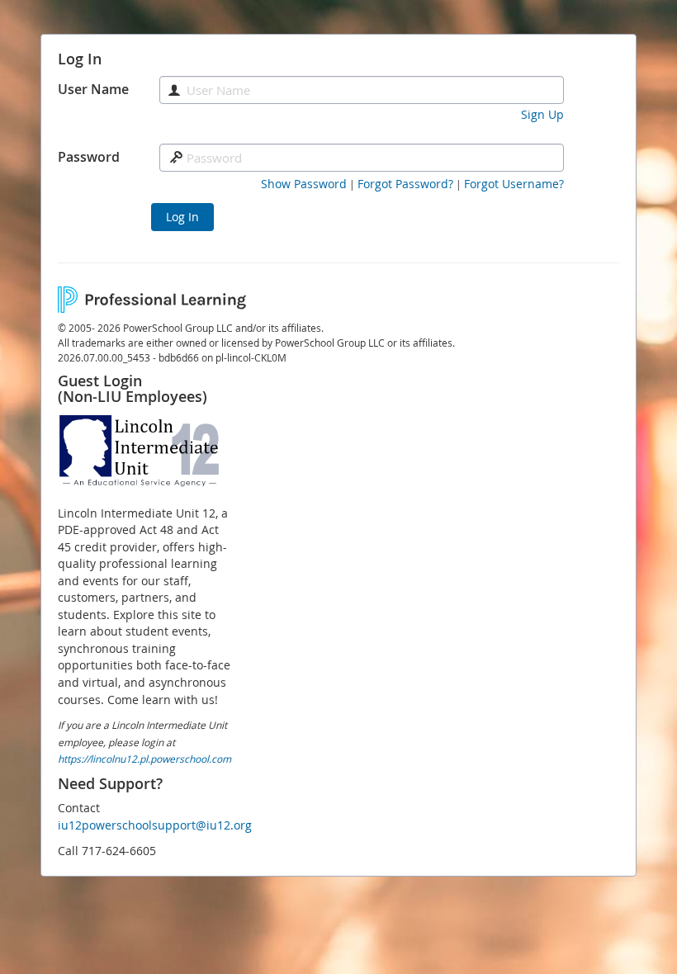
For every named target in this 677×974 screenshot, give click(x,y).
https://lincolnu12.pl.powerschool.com (144, 758)
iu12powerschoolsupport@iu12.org (155, 825)
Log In (182, 217)
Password (89, 157)
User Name (93, 89)
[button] (304, 184)
